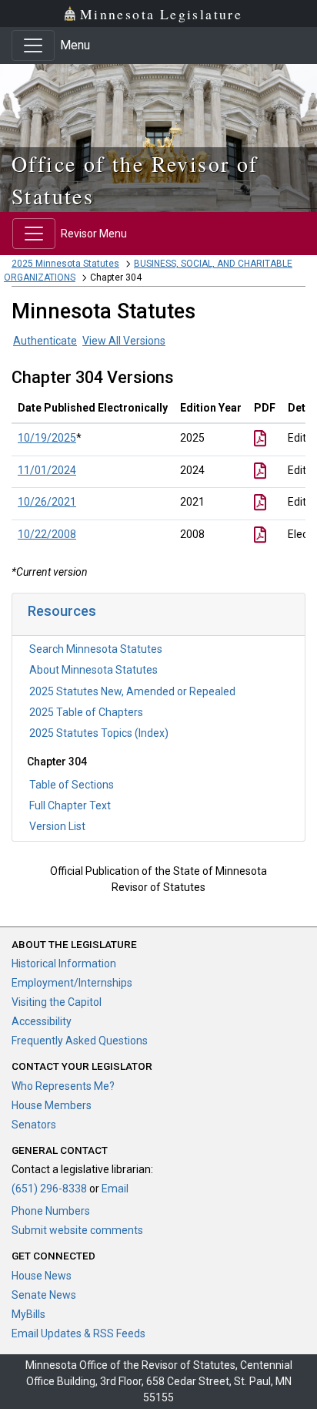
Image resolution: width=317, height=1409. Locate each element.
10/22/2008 (47, 534)
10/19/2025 (47, 438)
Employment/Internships (72, 983)
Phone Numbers (51, 1211)
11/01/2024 (47, 470)
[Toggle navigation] (33, 45)
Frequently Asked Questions (80, 1040)
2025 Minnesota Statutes (65, 263)
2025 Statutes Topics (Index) (99, 733)
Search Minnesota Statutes (95, 649)
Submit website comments (77, 1230)
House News (42, 1275)
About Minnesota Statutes (93, 670)
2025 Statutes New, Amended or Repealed (132, 691)
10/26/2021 (47, 502)
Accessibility (42, 1021)
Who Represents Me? (63, 1086)
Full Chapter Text (70, 805)
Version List (57, 826)
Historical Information (64, 963)
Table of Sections (71, 784)
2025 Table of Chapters (86, 712)
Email (115, 1188)
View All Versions (123, 341)
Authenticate (45, 341)
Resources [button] (62, 611)
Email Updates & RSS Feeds (78, 1333)
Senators (34, 1124)
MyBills (28, 1314)
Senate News (44, 1295)
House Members (52, 1105)
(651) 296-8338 (49, 1188)
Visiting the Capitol (57, 1002)
